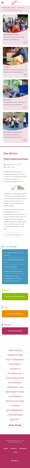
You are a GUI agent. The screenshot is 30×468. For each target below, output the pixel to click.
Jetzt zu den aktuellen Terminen (15, 296)
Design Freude (18, 442)
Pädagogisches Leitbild (11, 34)
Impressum (14, 448)
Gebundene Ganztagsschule (13, 132)
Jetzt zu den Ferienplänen (15, 313)
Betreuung (7, 99)
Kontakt (6, 448)
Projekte (6, 67)
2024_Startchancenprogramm (13, 234)
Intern (15, 452)
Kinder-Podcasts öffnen (15, 331)
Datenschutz (22, 448)
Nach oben (14, 460)
